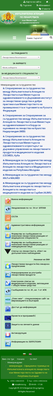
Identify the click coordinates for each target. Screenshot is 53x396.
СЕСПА (14, 216)
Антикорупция (18, 333)
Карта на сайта (33, 1)
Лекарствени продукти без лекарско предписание (30, 265)
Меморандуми (14, 362)
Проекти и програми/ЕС (23, 315)
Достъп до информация (23, 307)
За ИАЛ (33, 359)
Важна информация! (22, 199)
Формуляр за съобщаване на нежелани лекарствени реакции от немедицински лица (29, 244)
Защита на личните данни (25, 324)
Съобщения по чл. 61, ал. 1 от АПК (29, 290)
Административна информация (28, 225)
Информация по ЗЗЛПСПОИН (26, 341)
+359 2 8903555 (17, 381)
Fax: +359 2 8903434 (38, 381)
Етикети (45, 8)
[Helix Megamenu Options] (14, 38)
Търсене (27, 5)
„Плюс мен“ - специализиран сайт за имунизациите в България (30, 299)
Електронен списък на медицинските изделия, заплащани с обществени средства (30, 283)
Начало (20, 359)
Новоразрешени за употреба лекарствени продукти (26, 273)
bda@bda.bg (20, 384)
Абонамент (44, 5)
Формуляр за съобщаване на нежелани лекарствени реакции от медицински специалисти (29, 235)
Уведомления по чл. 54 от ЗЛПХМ (28, 207)
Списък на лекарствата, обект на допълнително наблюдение (28, 252)
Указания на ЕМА (42, 259)
